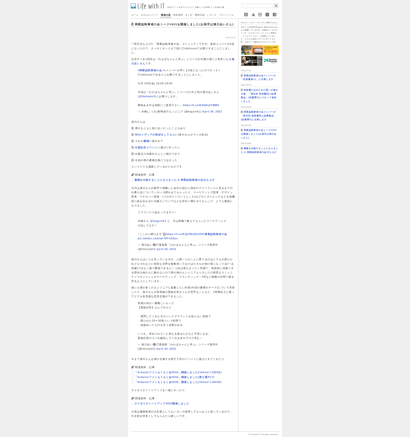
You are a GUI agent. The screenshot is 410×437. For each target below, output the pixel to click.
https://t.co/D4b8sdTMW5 (201, 105)
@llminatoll (147, 96)
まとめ (189, 15)
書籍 (146, 141)
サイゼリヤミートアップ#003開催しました (162, 403)
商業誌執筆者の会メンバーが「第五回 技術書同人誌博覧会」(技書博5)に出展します (258, 116)
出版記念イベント (146, 147)
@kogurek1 (158, 221)
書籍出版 (166, 15)
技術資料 (178, 15)
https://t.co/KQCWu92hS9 (184, 234)
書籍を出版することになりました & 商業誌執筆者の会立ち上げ (175, 180)
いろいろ (212, 15)
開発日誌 (200, 15)
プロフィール (226, 15)
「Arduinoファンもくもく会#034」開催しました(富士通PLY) (174, 377)
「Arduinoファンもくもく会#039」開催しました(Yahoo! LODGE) (178, 382)
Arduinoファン (150, 15)
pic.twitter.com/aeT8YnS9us (158, 238)
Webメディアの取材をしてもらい (156, 134)
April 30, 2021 (212, 111)
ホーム (135, 15)
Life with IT (150, 6)
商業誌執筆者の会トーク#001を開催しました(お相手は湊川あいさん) (259, 134)
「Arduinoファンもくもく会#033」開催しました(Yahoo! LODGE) (178, 372)
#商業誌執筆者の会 (150, 70)
